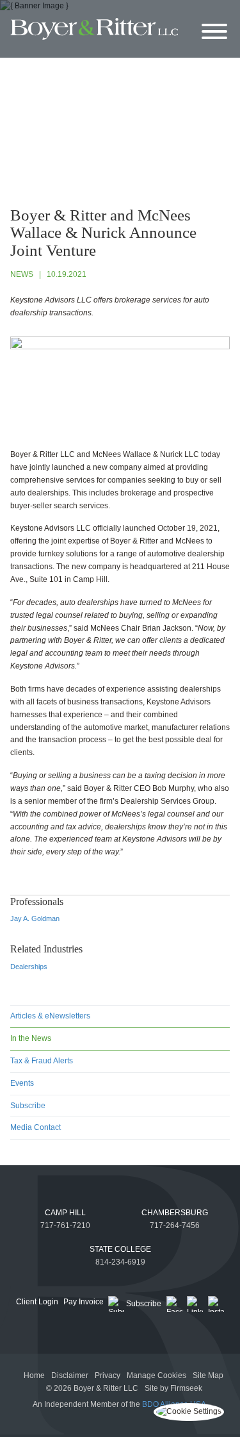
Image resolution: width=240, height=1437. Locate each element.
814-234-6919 (120, 1262)
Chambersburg (174, 1212)
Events (22, 1083)
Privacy (107, 1375)
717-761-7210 (65, 1225)
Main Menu (91, 12)
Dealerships (28, 966)
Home (34, 1375)
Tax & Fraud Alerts (41, 1060)
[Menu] (214, 32)
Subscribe (27, 1105)
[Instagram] (216, 1304)
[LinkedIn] (195, 1304)
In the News (30, 1038)
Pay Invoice (83, 1301)
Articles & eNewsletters (50, 1015)
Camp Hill (65, 1212)
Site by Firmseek (173, 1388)
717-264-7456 (175, 1225)
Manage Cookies (156, 1375)
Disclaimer (69, 1375)
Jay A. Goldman (35, 918)
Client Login (37, 1301)
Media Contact (35, 1127)
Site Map (208, 1375)
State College (120, 1249)
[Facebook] (174, 1304)
